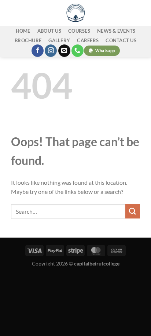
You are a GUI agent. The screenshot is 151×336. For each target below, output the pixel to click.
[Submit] (132, 211)
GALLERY (59, 40)
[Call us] (77, 50)
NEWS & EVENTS (116, 31)
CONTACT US (121, 40)
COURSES (79, 31)
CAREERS (88, 40)
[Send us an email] (64, 50)
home (23, 31)
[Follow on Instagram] (51, 50)
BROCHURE (28, 40)
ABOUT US (49, 31)
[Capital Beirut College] (75, 13)
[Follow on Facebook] (38, 50)
